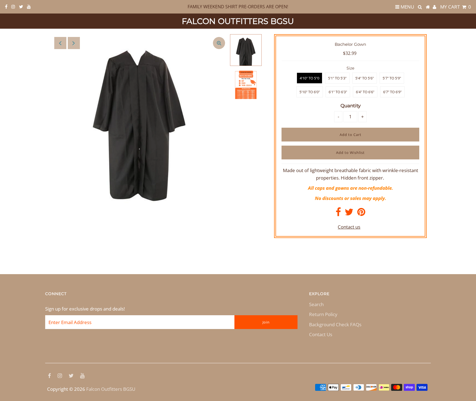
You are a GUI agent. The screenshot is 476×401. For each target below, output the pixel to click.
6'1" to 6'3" (338, 91)
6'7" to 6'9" (392, 91)
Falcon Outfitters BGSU (238, 21)
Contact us (349, 227)
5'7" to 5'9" (392, 78)
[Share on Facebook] (338, 213)
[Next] (74, 43)
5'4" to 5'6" (364, 78)
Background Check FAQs (335, 324)
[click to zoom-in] (219, 43)
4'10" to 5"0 (309, 78)
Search (316, 304)
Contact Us (320, 334)
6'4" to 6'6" (365, 91)
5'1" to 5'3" (337, 78)
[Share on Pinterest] (361, 213)
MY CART (455, 7)
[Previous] (60, 43)
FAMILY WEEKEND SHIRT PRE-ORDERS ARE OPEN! (238, 7)
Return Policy (323, 314)
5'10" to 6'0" (309, 91)
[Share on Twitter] (349, 213)
